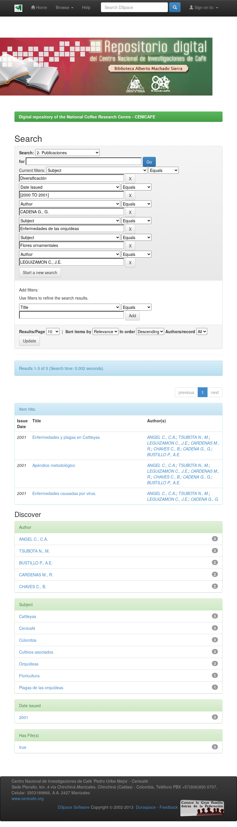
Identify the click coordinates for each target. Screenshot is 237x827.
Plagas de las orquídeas (41, 687)
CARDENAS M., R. (36, 574)
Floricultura (29, 676)
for (22, 161)
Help (86, 7)
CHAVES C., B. (167, 449)
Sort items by (78, 331)
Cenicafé (27, 628)
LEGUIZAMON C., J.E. (167, 443)
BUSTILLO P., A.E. (163, 454)
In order (127, 331)
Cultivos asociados (36, 652)
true (22, 747)
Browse (63, 7)
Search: (26, 152)
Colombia (27, 640)
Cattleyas (27, 616)
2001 (23, 717)
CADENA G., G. (197, 449)
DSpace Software (74, 807)
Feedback (169, 807)
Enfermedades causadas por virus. (64, 493)
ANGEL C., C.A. (161, 437)
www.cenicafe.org (28, 798)
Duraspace (146, 807)
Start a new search (40, 272)
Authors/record (180, 331)
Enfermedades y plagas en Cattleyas (66, 437)
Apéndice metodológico (53, 465)
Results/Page (32, 331)
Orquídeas (28, 664)
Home (41, 7)
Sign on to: (204, 7)
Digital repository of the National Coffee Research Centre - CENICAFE (87, 117)
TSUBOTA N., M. (193, 437)
